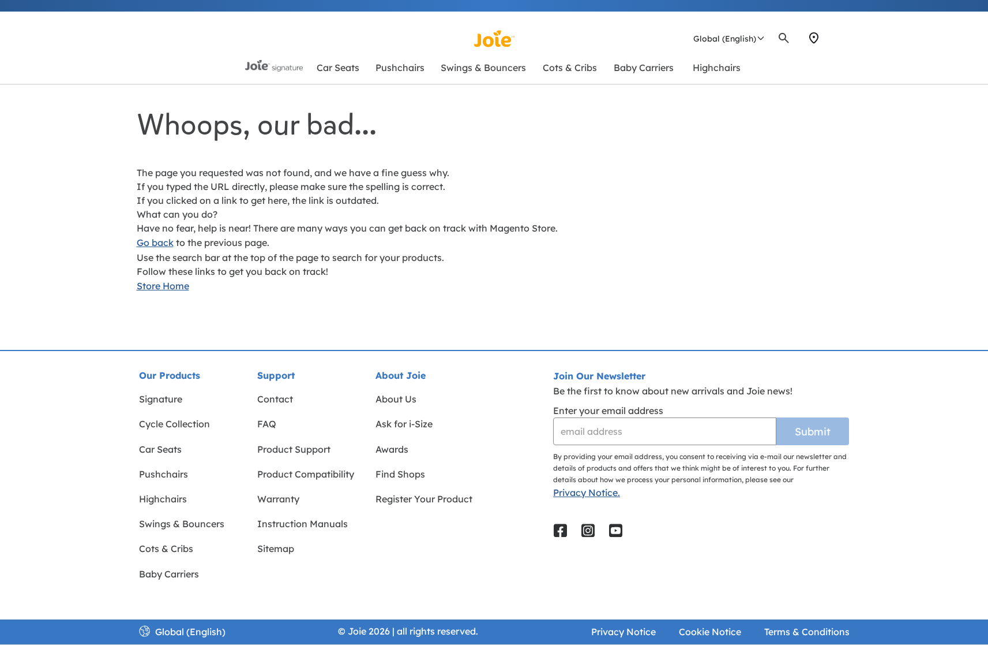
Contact (275, 399)
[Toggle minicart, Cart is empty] (848, 38)
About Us (395, 399)
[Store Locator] (813, 38)
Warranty (278, 499)
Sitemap (275, 548)
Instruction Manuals (302, 524)
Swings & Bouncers (181, 524)
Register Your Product (423, 499)
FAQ (266, 424)
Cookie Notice (710, 631)
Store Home (163, 286)
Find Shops (400, 474)
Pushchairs (163, 474)
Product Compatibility (305, 474)
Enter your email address (608, 410)
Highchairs (163, 499)
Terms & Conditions (807, 631)
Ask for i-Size (404, 424)
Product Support (293, 449)
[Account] (834, 38)
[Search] (784, 38)
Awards (391, 449)
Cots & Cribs (166, 548)
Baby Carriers (169, 574)
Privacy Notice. (586, 492)
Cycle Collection (174, 424)
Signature (160, 399)
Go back (155, 242)
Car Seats (160, 449)
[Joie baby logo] (494, 39)
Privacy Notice (623, 631)
